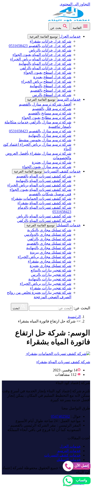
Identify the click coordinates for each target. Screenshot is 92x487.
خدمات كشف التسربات (62, 171)
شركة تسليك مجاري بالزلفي (49, 239)
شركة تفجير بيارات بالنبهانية (49, 279)
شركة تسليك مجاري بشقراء (49, 261)
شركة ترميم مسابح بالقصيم (49, 113)
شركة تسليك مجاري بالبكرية (49, 230)
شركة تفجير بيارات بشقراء (50, 288)
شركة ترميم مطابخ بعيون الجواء (46, 118)
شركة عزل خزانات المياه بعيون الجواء (42, 55)
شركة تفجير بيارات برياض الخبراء (45, 284)
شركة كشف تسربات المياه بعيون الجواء (40, 190)
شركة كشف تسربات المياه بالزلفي (44, 221)
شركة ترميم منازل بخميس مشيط (45, 140)
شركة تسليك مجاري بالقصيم (49, 243)
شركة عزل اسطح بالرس (51, 95)
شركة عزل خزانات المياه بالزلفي (45, 68)
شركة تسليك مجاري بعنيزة (50, 266)
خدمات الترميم (69, 99)
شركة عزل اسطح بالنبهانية (50, 86)
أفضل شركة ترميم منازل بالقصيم (45, 104)
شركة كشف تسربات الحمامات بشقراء (41, 198)
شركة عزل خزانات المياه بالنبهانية (45, 64)
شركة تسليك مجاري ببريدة (50, 252)
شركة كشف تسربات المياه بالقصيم (43, 176)
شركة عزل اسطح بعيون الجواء (47, 73)
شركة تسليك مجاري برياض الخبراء (44, 257)
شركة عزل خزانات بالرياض (50, 50)
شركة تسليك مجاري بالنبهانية (48, 248)
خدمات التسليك (69, 225)
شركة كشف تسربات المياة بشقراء (44, 203)
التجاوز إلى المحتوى (75, 4)
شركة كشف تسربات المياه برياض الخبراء (39, 185)
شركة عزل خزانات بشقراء (50, 41)
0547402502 (60, 416)
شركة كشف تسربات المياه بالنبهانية (43, 181)
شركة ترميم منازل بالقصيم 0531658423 (40, 131)
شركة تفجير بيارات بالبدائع (51, 270)
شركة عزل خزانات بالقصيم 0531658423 (40, 46)
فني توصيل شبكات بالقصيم (50, 194)
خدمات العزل (70, 36)
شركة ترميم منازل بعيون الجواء (46, 167)
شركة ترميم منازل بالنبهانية (49, 135)
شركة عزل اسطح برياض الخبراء (46, 81)
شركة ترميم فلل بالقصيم (51, 109)
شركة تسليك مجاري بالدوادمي (47, 234)
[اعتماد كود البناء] (68, 20)
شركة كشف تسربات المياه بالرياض (44, 216)
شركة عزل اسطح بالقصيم (50, 90)
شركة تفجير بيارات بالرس (51, 275)
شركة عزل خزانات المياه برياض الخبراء (40, 59)
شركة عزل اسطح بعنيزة (52, 77)
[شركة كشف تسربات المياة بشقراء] (57, 354)
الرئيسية (74, 317)
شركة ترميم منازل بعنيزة (51, 162)
